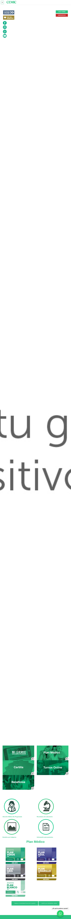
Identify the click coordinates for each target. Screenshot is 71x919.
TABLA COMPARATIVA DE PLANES (25, 903)
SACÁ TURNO (61, 11)
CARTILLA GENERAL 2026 (49, 903)
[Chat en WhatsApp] (60, 913)
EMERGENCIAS (62, 15)
